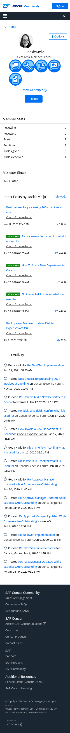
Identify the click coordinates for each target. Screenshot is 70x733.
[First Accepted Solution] (28, 65)
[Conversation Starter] (15, 65)
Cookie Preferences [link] (37, 712)
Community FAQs (16, 604)
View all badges (33, 90)
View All (60, 196)
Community (31, 6)
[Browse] (7, 15)
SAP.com (10, 656)
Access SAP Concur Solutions (24, 623)
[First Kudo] (41, 65)
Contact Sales (13, 643)
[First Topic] (15, 79)
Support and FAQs (17, 610)
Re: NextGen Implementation (45, 365)
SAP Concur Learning (18, 688)
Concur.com (12, 630)
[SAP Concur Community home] (12, 5)
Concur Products (15, 636)
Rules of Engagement (18, 598)
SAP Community (15, 668)
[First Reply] (54, 65)
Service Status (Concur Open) (24, 681)
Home (12, 26)
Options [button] (59, 36)
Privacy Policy (11, 709)
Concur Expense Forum (19, 217)
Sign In (60, 6)
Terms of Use (27, 709)
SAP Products (14, 662)
